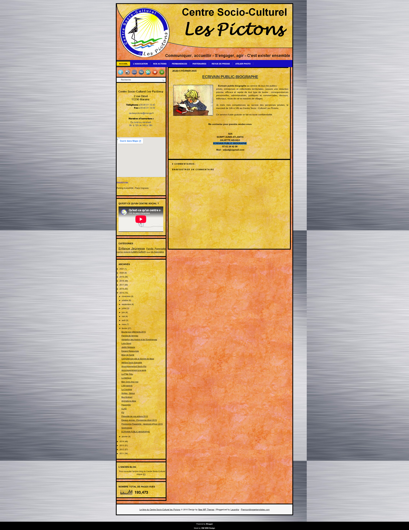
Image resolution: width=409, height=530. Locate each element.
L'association (140, 63)
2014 (122, 441)
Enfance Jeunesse (132, 248)
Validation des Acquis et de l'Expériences (139, 339)
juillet (124, 308)
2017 (122, 284)
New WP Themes (206, 509)
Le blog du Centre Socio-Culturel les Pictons (159, 509)
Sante (148, 252)
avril (124, 320)
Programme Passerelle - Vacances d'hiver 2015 (142, 423)
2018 (122, 280)
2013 (122, 445)
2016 (122, 288)
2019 (122, 276)
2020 (122, 272)
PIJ (122, 412)
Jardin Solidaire (128, 347)
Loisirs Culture (138, 251)
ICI (144, 474)
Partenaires (199, 63)
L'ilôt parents (126, 385)
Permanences (179, 63)
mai (123, 316)
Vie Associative (157, 251)
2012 (122, 449)
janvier (125, 436)
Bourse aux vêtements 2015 (133, 331)
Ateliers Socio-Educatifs (131, 362)
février (125, 328)
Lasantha (235, 509)
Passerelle (126, 404)
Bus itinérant (126, 397)
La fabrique (126, 377)
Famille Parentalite (156, 248)
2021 (122, 268)
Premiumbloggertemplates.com (255, 509)
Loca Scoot (126, 343)
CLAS (124, 408)
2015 (122, 292)
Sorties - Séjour (128, 393)
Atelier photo (243, 63)
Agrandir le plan (122, 182)
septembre (126, 304)
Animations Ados (128, 400)
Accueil (123, 63)
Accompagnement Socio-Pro (133, 366)
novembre (126, 296)
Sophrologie (126, 427)
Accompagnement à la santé (133, 370)
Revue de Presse (221, 63)
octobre (125, 300)
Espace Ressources (130, 351)
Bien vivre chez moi (129, 381)
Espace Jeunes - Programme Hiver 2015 (139, 420)
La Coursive (126, 389)
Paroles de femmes (129, 335)
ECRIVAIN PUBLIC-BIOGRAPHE (135, 431)
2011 (122, 453)
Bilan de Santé (127, 354)
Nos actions (159, 63)
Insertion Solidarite (124, 252)
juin (123, 312)
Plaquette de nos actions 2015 (134, 416)
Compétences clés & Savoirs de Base (137, 358)
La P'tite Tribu (127, 374)
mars (124, 324)
